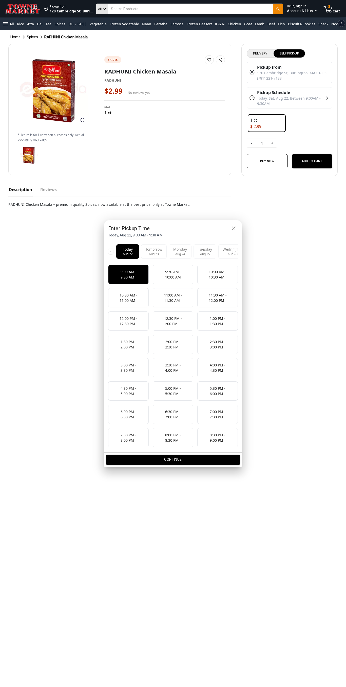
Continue (173, 459)
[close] (234, 228)
